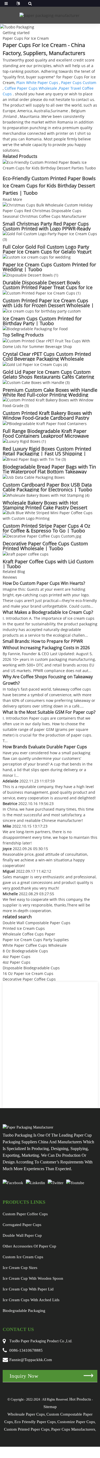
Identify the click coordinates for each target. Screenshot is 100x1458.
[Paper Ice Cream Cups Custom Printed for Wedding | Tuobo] (37, 256)
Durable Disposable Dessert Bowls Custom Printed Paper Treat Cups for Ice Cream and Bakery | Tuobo (48, 287)
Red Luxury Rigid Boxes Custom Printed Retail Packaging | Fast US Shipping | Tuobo (47, 453)
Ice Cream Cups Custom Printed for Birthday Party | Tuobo (42, 321)
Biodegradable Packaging (24, 1310)
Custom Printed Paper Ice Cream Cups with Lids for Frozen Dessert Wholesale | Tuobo (48, 305)
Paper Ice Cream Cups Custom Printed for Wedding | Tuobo (49, 267)
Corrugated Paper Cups (22, 1225)
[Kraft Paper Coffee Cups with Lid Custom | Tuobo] (26, 553)
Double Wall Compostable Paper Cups (36, 922)
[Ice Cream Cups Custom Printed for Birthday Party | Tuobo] (42, 310)
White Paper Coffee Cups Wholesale (35, 945)
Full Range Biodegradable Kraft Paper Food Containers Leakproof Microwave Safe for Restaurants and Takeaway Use (47, 436)
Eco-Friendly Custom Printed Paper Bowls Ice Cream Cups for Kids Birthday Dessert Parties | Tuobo (49, 185)
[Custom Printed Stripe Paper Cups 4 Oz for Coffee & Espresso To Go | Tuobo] (50, 514)
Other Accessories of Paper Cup (29, 1246)
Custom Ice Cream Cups (23, 1257)
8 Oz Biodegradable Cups (25, 950)
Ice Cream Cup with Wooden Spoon (33, 1278)
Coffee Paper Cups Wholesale (31, 88)
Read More (12, 199)
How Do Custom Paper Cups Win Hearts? (44, 583)
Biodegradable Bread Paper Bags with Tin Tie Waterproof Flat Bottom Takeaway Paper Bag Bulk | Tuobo (49, 471)
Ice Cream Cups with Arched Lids (31, 1300)
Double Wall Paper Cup (22, 1235)
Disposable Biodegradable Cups (31, 967)
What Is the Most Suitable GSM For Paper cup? (49, 712)
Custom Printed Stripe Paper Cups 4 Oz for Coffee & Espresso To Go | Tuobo (46, 528)
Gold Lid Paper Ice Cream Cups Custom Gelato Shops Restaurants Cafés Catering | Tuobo (48, 377)
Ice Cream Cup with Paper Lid (28, 1289)
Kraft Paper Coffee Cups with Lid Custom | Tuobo (48, 564)
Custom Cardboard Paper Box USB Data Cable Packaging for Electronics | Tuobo (47, 487)
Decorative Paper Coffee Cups (29, 979)
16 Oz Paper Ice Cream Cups (28, 973)
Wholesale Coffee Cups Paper (29, 934)
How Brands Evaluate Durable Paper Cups (45, 747)
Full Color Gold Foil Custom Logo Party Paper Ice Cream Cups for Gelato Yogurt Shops (47, 252)
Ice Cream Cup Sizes (20, 1267)
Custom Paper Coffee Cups (25, 1214)
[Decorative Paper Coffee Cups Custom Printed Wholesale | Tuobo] (42, 535)
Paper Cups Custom (78, 82)
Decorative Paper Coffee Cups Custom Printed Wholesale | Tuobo (45, 546)
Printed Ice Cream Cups (24, 928)
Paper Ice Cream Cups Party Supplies (36, 939)
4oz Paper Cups (16, 956)
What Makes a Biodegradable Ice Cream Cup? (48, 612)
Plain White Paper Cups (37, 82)
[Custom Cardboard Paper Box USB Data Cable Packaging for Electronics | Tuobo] (34, 476)
